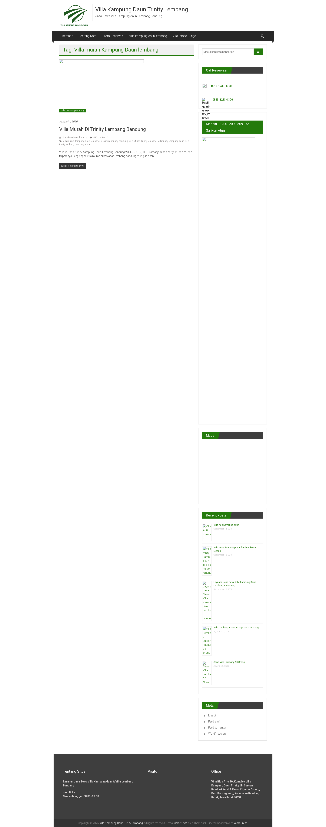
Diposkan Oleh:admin (73, 137)
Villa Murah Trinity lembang (143, 141)
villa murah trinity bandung (114, 141)
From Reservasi (113, 36)
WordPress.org (217, 733)
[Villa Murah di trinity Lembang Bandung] (101, 87)
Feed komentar (217, 727)
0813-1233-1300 (221, 86)
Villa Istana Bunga (184, 36)
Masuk (212, 715)
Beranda (67, 36)
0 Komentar (99, 137)
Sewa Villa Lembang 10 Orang (229, 662)
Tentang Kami (88, 36)
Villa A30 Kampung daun (226, 525)
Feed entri (214, 721)
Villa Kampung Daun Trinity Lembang (141, 9)
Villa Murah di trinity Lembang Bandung (102, 129)
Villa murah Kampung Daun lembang (81, 141)
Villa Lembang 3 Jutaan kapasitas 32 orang (236, 627)
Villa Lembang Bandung (73, 110)
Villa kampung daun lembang (148, 36)
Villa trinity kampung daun (171, 141)
